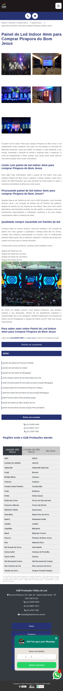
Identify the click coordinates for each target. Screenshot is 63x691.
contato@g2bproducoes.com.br (32, 615)
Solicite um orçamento (31, 344)
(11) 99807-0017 (32, 428)
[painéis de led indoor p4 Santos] (16, 64)
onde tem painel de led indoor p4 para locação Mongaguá (25, 393)
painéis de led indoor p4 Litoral (14, 368)
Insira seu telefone (36, 651)
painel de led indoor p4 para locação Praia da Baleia (23, 408)
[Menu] (58, 6)
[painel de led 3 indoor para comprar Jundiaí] (47, 64)
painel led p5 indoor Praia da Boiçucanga (19, 398)
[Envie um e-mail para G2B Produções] (35, 16)
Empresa (31, 634)
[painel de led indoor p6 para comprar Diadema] (16, 125)
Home (31, 626)
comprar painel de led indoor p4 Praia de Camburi (22, 388)
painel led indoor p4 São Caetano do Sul (18, 403)
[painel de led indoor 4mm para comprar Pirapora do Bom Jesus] (16, 94)
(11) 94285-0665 (17, 338)
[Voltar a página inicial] (3, 6)
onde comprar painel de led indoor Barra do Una (21, 378)
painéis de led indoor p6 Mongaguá (16, 373)
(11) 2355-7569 (32, 432)
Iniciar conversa (36, 665)
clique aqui (31, 338)
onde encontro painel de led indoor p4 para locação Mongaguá (27, 383)
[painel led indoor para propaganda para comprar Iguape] (47, 94)
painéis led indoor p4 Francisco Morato (18, 363)
